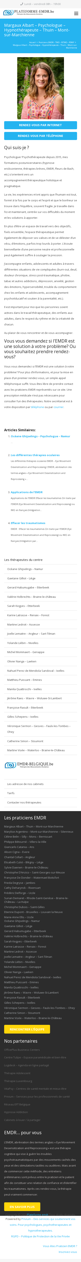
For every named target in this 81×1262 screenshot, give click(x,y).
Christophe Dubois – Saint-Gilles (24, 907)
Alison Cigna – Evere (16, 852)
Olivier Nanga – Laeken (21, 661)
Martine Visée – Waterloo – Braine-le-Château (36, 750)
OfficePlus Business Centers (22, 1050)
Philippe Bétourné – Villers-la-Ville (25, 842)
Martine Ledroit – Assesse (23, 624)
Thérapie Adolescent (17, 1073)
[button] (76, 13)
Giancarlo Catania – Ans (19, 847)
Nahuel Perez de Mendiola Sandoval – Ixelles (35, 671)
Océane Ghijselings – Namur (25, 569)
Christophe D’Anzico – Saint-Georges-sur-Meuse (34, 872)
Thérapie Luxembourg (18, 1081)
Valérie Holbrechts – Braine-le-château (31, 597)
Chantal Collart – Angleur (19, 857)
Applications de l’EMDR (27, 492)
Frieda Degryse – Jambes (19, 883)
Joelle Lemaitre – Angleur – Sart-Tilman (31, 633)
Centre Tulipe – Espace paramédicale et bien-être (35, 1057)
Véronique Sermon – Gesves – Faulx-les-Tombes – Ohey (39, 729)
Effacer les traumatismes (28, 523)
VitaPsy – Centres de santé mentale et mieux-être (35, 1089)
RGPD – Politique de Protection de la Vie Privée (40, 1236)
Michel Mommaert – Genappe (25, 652)
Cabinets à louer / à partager (22, 1120)
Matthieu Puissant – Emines (24, 680)
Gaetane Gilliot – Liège (21, 578)
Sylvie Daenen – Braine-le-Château (26, 867)
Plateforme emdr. (38, 1214)
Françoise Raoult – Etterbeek (25, 707)
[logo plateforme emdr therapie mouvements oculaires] (31, 13)
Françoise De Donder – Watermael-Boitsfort (31, 877)
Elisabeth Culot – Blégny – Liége (23, 862)
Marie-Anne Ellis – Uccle (19, 917)
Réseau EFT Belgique (17, 1104)
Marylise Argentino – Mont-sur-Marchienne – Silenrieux (38, 831)
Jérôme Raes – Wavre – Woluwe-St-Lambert (34, 698)
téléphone (37, 407)
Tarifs (11, 793)
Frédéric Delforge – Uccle (19, 893)
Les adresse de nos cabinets (25, 784)
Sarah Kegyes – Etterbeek (23, 606)
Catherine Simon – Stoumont (25, 741)
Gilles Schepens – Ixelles (22, 717)
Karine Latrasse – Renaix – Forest (28, 615)
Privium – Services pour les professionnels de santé (37, 1096)
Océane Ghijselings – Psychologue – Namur (40, 436)
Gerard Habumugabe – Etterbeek (28, 587)
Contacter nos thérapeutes (24, 802)
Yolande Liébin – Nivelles (22, 643)
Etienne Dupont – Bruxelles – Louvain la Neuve (33, 912)
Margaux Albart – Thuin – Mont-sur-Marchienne (33, 826)
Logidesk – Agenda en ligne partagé (26, 1065)
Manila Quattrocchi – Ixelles (24, 689)
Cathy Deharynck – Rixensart (22, 888)
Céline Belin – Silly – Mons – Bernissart (28, 836)
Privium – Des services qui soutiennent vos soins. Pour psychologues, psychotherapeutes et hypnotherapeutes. (43, 1224)
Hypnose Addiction (16, 1112)
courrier (59, 407)
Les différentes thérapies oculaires (35, 455)
